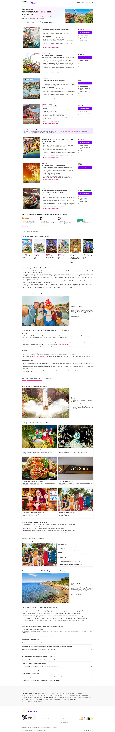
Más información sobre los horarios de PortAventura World (70, 564)
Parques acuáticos (25, 699)
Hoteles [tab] (66, 541)
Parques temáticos (87, 697)
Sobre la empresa (63, 716)
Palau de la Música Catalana (60, 695)
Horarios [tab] (24, 541)
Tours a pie (64, 699)
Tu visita (37, 6)
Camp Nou (53, 693)
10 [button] (44, 138)
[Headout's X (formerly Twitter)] (92, 730)
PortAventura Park (72, 693)
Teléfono (43, 716)
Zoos (31, 699)
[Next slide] (38, 37)
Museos (75, 697)
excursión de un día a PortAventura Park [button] (39, 356)
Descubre (25, 6)
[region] (31, 37)
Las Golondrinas (50, 695)
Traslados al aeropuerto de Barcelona (29, 701)
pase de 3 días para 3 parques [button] (71, 131)
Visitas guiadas (57, 699)
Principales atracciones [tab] (48, 541)
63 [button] (45, 78)
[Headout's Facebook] (90, 730)
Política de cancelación (64, 722)
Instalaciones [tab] (59, 541)
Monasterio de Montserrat (27, 697)
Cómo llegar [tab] (31, 541)
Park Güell (48, 693)
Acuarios (55, 697)
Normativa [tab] (38, 541)
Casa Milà (65, 693)
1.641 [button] (46, 104)
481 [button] (45, 188)
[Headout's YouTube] (88, 730)
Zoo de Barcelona (37, 697)
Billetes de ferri (41, 701)
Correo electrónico (46, 718)
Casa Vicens (79, 693)
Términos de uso (63, 720)
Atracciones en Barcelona (45, 6)
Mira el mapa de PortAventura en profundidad (32, 380)
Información (31, 6)
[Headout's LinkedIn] (84, 730)
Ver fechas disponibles (85, 32)
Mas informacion (25, 226)
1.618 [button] (46, 53)
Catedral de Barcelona (83, 695)
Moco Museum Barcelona (73, 695)
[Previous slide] (24, 37)
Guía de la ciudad (55, 6)
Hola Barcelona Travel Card (40, 695)
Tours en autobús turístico (48, 699)
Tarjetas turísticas (62, 697)
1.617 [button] (46, 27)
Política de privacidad (64, 718)
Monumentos (70, 697)
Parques (80, 697)
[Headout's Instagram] (86, 730)
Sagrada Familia (41, 693)
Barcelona (23, 231)
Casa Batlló (59, 693)
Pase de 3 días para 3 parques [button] (61, 344)
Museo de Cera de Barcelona (27, 695)
